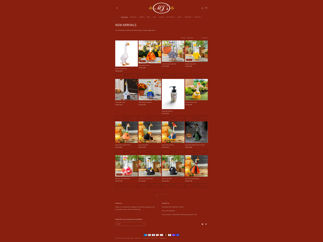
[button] (117, 8)
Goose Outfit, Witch (143, 145)
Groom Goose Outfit (167, 178)
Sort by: (183, 38)
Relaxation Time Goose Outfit (122, 178)
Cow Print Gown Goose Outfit (169, 64)
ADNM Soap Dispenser (167, 111)
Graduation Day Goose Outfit (146, 178)
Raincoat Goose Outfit (190, 64)
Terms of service (154, 238)
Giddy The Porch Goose (121, 68)
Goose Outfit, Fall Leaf (144, 65)
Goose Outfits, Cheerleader (145, 102)
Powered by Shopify (129, 238)
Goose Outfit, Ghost (120, 102)
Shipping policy (162, 238)
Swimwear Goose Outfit (191, 102)
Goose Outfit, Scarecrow (168, 145)
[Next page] (166, 194)
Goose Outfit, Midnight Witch (192, 178)
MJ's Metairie (122, 238)
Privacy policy (146, 238)
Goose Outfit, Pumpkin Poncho (123, 145)
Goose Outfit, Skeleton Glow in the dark (195, 145)
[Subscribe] (143, 224)
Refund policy (138, 238)
